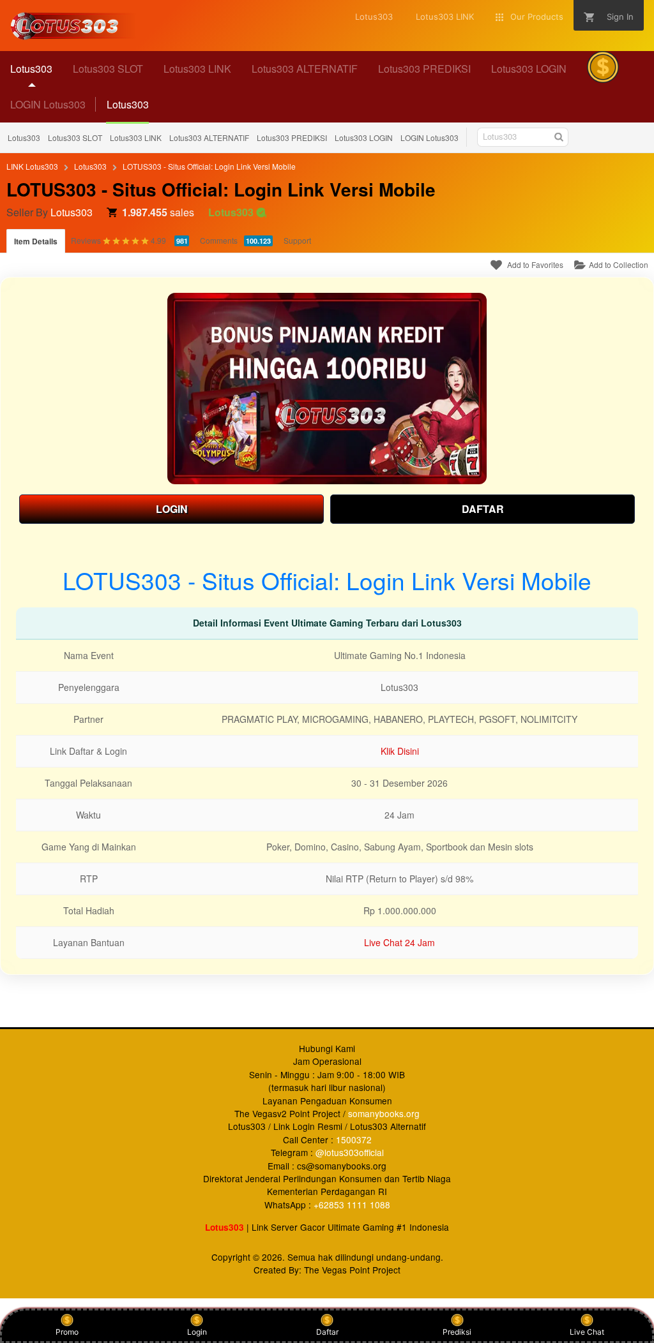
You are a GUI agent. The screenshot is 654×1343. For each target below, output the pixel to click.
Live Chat (587, 1332)
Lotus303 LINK (136, 137)
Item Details (35, 241)
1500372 (354, 1139)
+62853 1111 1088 (352, 1204)
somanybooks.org (384, 1113)
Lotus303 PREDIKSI (292, 137)
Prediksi (457, 1332)
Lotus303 (24, 137)
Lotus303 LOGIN (364, 137)
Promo (67, 1332)
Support (297, 240)
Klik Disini (400, 751)
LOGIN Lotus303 (48, 104)
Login (197, 1332)
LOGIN (172, 508)
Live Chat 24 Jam (399, 942)
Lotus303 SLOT (75, 137)
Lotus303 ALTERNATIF (209, 137)
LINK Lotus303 (32, 166)
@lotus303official (350, 1152)
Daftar (327, 1332)
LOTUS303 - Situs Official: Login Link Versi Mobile (209, 166)
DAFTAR (483, 508)
